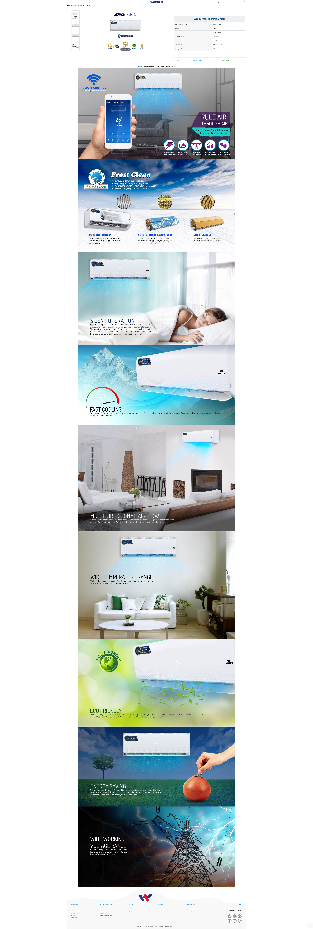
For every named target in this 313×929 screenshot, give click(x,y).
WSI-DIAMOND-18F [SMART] (84, 5)
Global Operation (75, 913)
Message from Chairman (77, 911)
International (132, 907)
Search (73, 5)
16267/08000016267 (236, 907)
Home (72, 907)
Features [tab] (140, 66)
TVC (188, 907)
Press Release (161, 911)
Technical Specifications (149, 66)
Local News (160, 907)
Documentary (190, 911)
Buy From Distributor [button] (198, 60)
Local (130, 909)
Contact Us (102, 907)
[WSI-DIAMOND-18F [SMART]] (75, 16)
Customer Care (103, 913)
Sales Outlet (103, 909)
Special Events (190, 909)
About (72, 909)
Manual (173, 66)
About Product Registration (106, 915)
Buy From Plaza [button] (225, 60)
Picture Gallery (160, 66)
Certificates (74, 915)
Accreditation (74, 917)
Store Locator (103, 911)
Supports (168, 66)
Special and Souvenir (134, 911)
